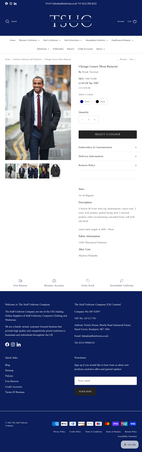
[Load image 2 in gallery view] (38, 112)
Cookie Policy (75, 432)
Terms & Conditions (93, 432)
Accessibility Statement (127, 436)
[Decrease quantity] (82, 119)
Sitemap (9, 370)
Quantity (84, 112)
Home (7, 59)
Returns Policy (87, 165)
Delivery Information (91, 156)
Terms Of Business (14, 392)
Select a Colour (86, 94)
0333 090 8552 (89, 3)
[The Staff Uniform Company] (71, 21)
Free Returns (12, 381)
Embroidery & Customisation (95, 147)
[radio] (85, 101)
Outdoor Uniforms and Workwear (27, 59)
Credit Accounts (13, 387)
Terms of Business (113, 432)
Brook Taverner (90, 72)
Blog (7, 365)
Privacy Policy (59, 432)
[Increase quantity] (95, 119)
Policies (9, 376)
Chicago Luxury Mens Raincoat (58, 59)
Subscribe (85, 392)
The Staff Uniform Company (16, 424)
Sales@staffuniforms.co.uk (64, 3)
